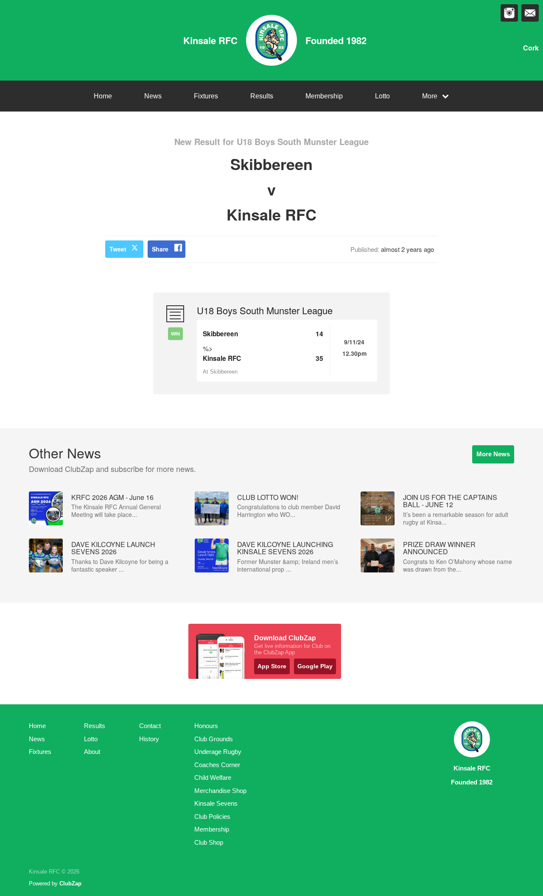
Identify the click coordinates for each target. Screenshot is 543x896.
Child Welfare (212, 777)
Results (261, 96)
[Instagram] (509, 13)
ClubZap (70, 883)
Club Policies (212, 816)
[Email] (530, 13)
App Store (272, 666)
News (153, 96)
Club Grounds (213, 738)
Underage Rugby (217, 751)
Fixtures (206, 96)
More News (493, 454)
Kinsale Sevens (216, 803)
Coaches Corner (217, 764)
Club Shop (208, 842)
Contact (150, 725)
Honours (206, 725)
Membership (324, 96)
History (149, 738)
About (92, 751)
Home (103, 96)
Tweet (117, 249)
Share (160, 249)
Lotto (382, 96)
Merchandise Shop (220, 790)
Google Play (315, 666)
